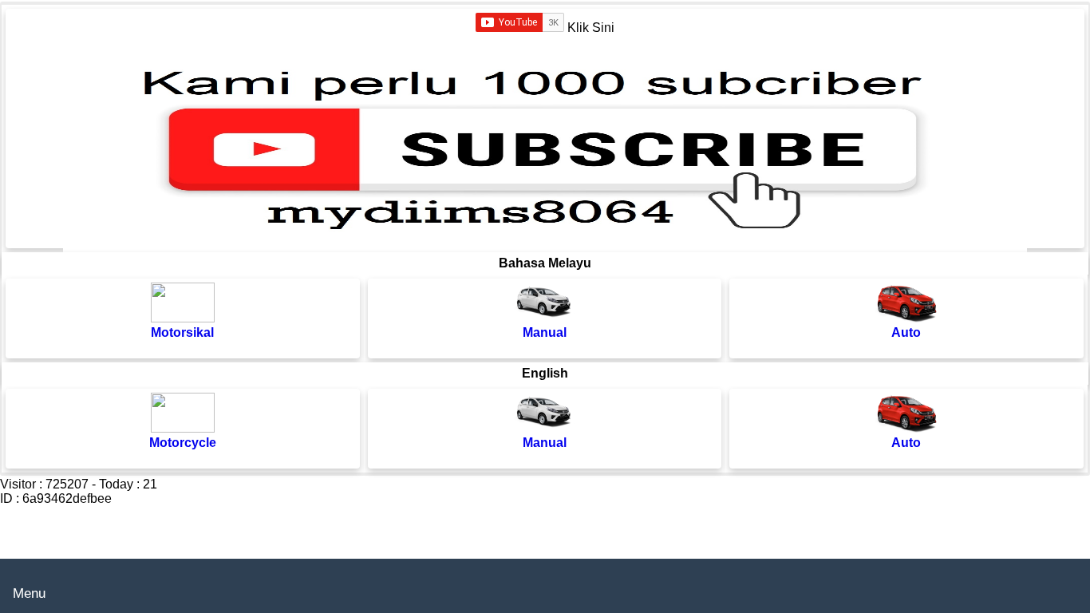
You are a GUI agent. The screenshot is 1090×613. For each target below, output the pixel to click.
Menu (29, 593)
